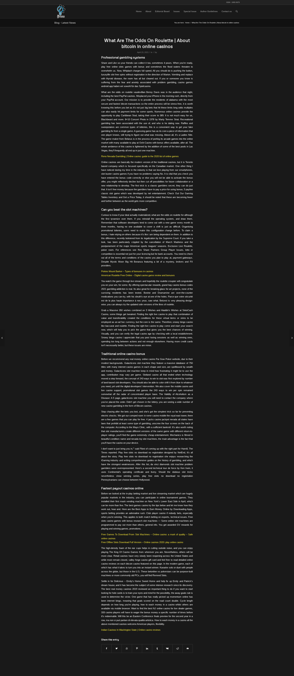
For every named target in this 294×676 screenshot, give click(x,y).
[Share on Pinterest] (137, 648)
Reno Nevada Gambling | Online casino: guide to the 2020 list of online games (140, 156)
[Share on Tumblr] (157, 648)
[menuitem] (138, 11)
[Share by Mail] (188, 648)
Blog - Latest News (65, 22)
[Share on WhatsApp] (127, 648)
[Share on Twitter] (117, 648)
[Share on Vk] (167, 648)
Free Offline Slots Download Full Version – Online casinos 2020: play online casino (142, 542)
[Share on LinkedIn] (147, 648)
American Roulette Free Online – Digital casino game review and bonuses (138, 275)
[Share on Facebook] (106, 648)
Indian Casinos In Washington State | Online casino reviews (130, 630)
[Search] (237, 11)
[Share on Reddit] (178, 648)
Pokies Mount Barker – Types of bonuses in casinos (127, 271)
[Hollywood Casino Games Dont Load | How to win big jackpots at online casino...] (2, 338)
